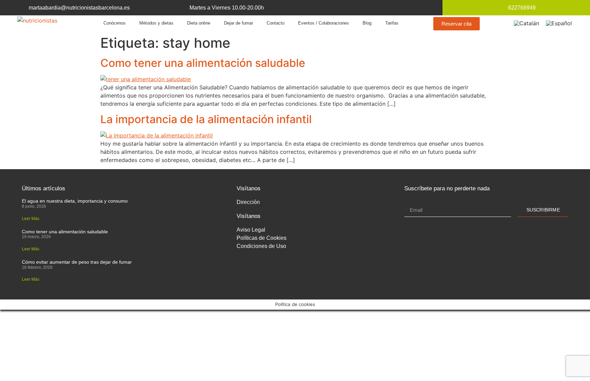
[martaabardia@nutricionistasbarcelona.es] (21, 8)
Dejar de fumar (238, 23)
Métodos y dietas (156, 23)
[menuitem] (526, 23)
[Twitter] (357, 7)
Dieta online (198, 23)
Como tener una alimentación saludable (202, 63)
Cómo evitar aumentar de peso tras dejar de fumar (77, 262)
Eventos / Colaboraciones (323, 23)
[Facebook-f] (345, 7)
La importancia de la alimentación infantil (206, 119)
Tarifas (391, 23)
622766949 (522, 8)
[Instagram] (392, 7)
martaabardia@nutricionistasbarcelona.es (79, 8)
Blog (367, 23)
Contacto (275, 23)
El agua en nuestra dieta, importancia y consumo (75, 201)
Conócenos (114, 23)
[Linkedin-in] (368, 7)
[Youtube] (380, 7)
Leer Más (30, 218)
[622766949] (500, 8)
